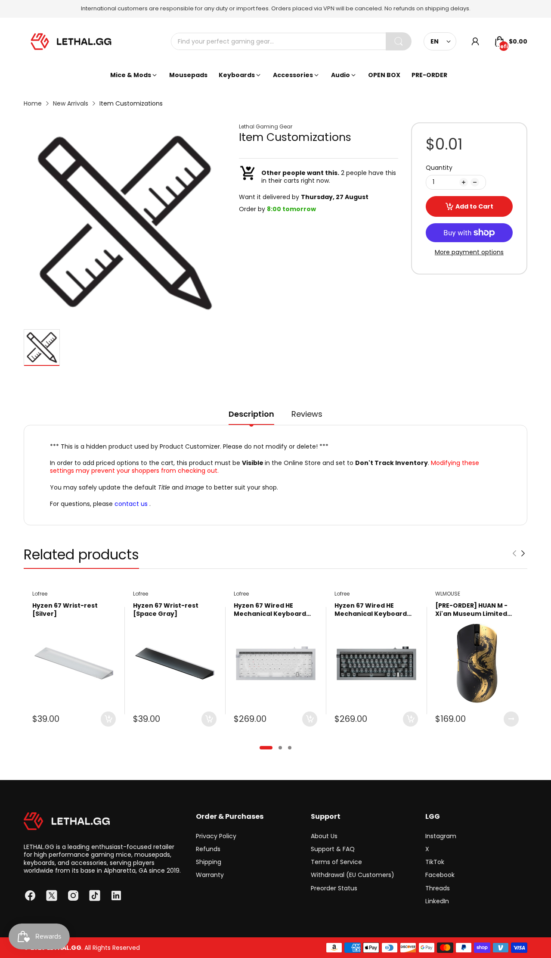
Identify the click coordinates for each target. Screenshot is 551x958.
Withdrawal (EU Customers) (352, 875)
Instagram (440, 836)
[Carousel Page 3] (289, 747)
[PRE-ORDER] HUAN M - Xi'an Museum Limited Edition (471, 610)
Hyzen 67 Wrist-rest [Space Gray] (165, 610)
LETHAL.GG (64, 947)
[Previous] (523, 553)
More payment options (469, 252)
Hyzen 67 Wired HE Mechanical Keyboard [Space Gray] (370, 610)
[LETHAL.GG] (71, 41)
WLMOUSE (447, 593)
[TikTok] (94, 895)
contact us (131, 503)
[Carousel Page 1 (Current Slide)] (266, 747)
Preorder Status (334, 888)
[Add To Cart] (108, 719)
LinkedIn (437, 901)
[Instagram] (73, 895)
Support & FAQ (333, 849)
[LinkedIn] (116, 895)
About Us (324, 836)
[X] (51, 895)
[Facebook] (30, 895)
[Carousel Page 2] (280, 747)
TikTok (434, 862)
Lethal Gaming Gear (265, 126)
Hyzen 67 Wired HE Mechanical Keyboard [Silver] (270, 610)
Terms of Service (336, 862)
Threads (437, 888)
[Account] (475, 41)
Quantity (439, 168)
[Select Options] (511, 719)
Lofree (39, 593)
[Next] (514, 553)
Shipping (208, 862)
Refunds (208, 849)
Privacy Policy (216, 836)
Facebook (440, 875)
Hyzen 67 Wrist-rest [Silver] (65, 610)
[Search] (399, 41)
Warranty (210, 875)
